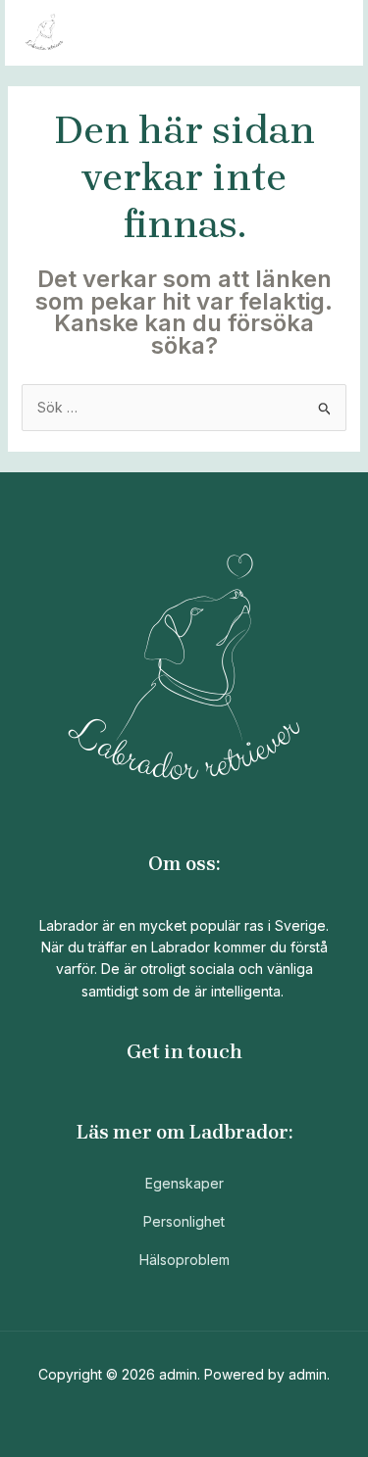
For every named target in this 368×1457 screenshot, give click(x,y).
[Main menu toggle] (323, 33)
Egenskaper (184, 1183)
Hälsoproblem (184, 1259)
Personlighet (184, 1221)
